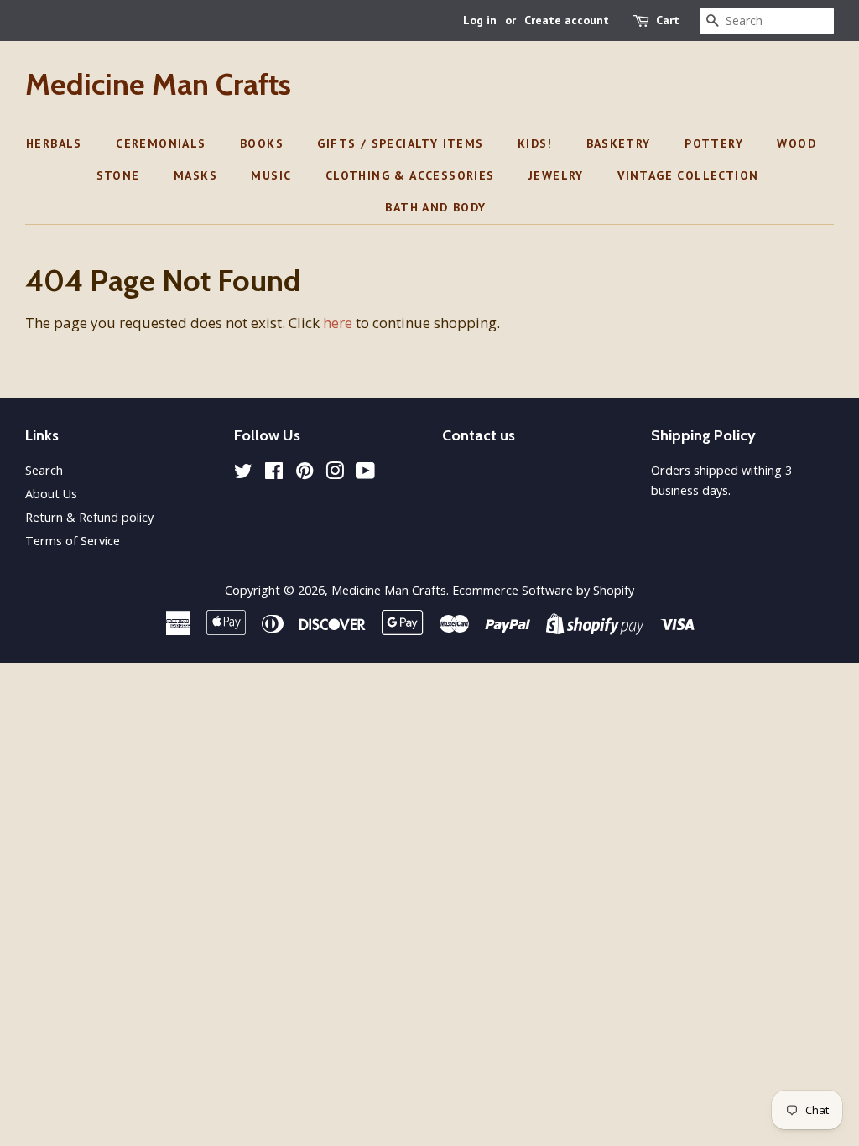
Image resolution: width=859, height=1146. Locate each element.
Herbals (54, 143)
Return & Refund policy (89, 517)
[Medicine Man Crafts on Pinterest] (304, 474)
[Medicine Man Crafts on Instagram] (334, 474)
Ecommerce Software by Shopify (543, 590)
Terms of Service (72, 541)
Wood (796, 143)
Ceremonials (161, 143)
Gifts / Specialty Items (400, 143)
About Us (51, 494)
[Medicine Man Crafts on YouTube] (365, 474)
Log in (480, 20)
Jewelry (556, 175)
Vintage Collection (687, 175)
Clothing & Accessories (410, 175)
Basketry (618, 143)
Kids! (535, 143)
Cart (667, 20)
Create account (566, 20)
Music (271, 175)
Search (44, 470)
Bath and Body (435, 207)
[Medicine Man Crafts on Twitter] (243, 474)
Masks (195, 175)
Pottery (714, 143)
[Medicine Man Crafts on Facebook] (274, 474)
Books (262, 143)
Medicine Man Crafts (158, 84)
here (337, 322)
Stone (118, 175)
